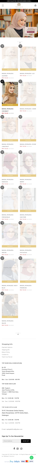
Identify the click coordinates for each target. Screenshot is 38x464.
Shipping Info (6, 349)
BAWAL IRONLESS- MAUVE (8, 251)
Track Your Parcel (7, 357)
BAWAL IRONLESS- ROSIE (28, 144)
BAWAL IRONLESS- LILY (27, 73)
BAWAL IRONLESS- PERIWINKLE (8, 216)
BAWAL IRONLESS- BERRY (26, 181)
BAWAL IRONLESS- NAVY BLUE (10, 287)
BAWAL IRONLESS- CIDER (28, 109)
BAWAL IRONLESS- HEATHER (26, 216)
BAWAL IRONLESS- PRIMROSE (26, 287)
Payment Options (7, 347)
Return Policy (6, 352)
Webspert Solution (9, 456)
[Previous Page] (18, 42)
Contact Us (5, 354)
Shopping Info (7, 344)
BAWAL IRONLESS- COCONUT (8, 110)
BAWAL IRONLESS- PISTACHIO (26, 251)
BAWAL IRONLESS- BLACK (8, 322)
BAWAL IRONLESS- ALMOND (8, 74)
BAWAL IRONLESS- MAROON (8, 181)
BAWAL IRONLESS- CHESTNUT (8, 145)
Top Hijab (15, 454)
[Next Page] (22, 42)
